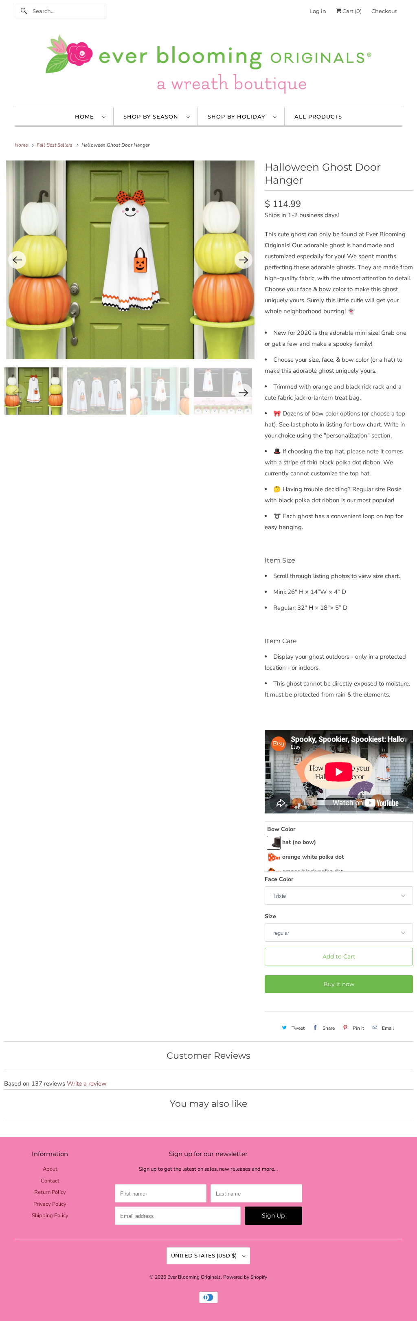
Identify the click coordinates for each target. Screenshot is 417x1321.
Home (86, 116)
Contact (50, 1181)
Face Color (279, 879)
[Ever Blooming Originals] (209, 66)
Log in (317, 11)
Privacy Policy (49, 1204)
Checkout (384, 11)
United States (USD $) (204, 1255)
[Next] (243, 260)
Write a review (87, 1083)
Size (270, 916)
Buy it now (338, 984)
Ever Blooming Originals (194, 1277)
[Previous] (17, 260)
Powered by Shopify (245, 1277)
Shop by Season (152, 116)
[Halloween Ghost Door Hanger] (130, 259)
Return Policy (50, 1192)
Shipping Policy (50, 1215)
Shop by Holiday (238, 116)
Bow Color (281, 829)
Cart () (351, 11)
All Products (318, 116)
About (50, 1169)
